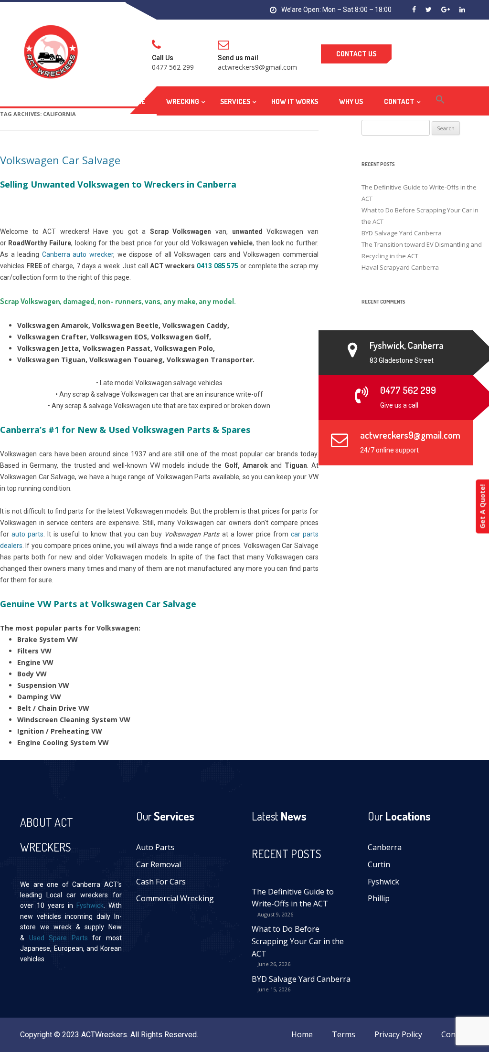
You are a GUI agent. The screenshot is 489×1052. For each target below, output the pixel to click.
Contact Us (356, 53)
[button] (440, 101)
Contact (399, 101)
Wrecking (182, 101)
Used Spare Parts (58, 938)
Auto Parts (155, 847)
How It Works (294, 101)
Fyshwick (90, 905)
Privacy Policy (398, 1034)
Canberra (385, 847)
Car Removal (158, 864)
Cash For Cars (161, 881)
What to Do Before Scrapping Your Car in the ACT (298, 941)
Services (235, 101)
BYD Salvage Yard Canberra (301, 979)
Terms (343, 1034)
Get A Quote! (482, 506)
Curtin (379, 864)
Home (136, 101)
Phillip (379, 898)
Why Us (351, 101)
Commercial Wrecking (175, 898)
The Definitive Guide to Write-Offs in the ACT (293, 897)
